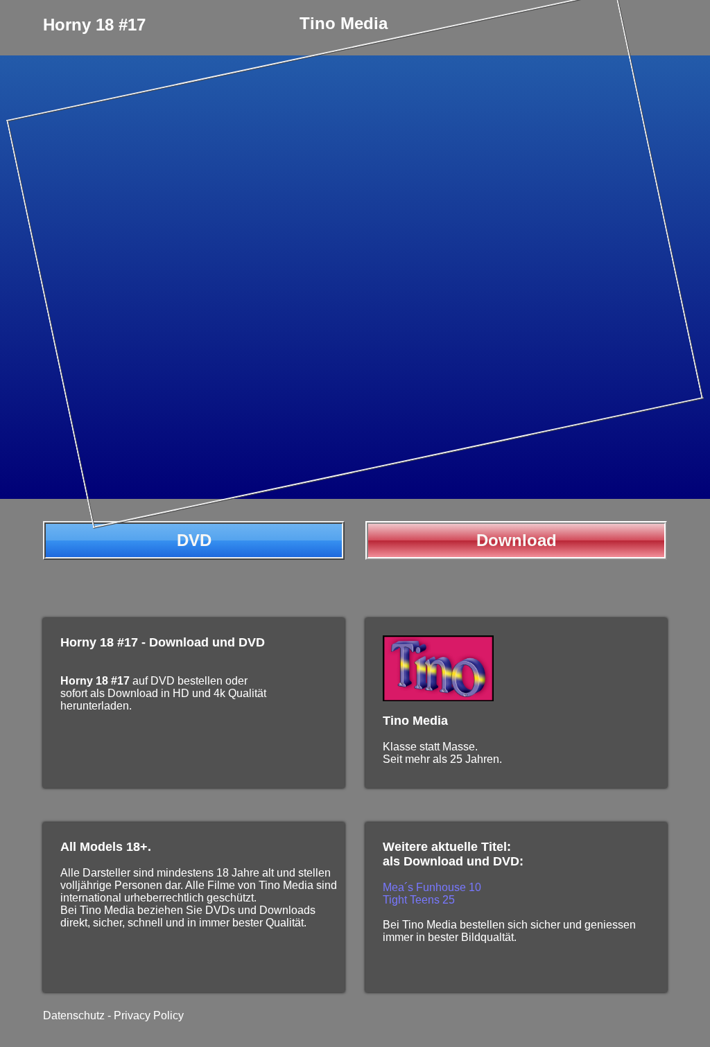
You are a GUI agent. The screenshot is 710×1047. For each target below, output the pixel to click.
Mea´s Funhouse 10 (432, 887)
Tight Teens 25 (419, 900)
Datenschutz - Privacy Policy (113, 1015)
